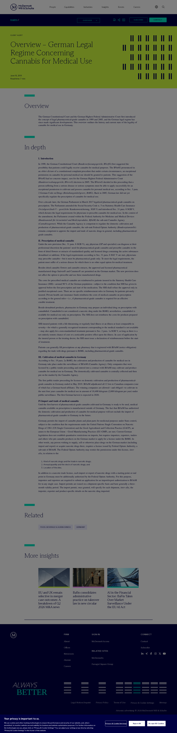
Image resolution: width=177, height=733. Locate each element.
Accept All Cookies (156, 723)
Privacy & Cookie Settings (116, 723)
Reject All (137, 723)
